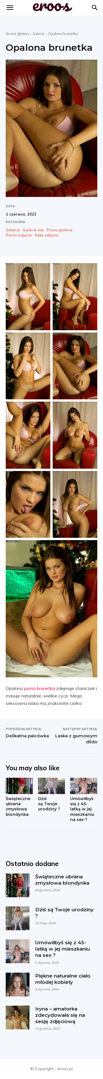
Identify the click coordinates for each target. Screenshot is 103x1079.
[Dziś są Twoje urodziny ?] (51, 786)
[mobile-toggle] (10, 7)
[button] (95, 7)
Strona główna (17, 33)
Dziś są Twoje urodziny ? (49, 804)
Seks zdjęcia (46, 235)
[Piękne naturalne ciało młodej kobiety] (17, 984)
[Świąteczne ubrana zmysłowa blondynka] (19, 786)
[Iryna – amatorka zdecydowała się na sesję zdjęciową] (17, 1017)
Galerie (38, 33)
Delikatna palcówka (27, 735)
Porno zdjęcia (19, 235)
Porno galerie (59, 230)
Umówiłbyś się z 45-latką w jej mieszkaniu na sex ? (82, 809)
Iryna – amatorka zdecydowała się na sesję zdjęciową (60, 1015)
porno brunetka (39, 688)
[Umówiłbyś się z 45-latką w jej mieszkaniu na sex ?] (83, 786)
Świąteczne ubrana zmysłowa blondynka (18, 806)
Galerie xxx (33, 230)
